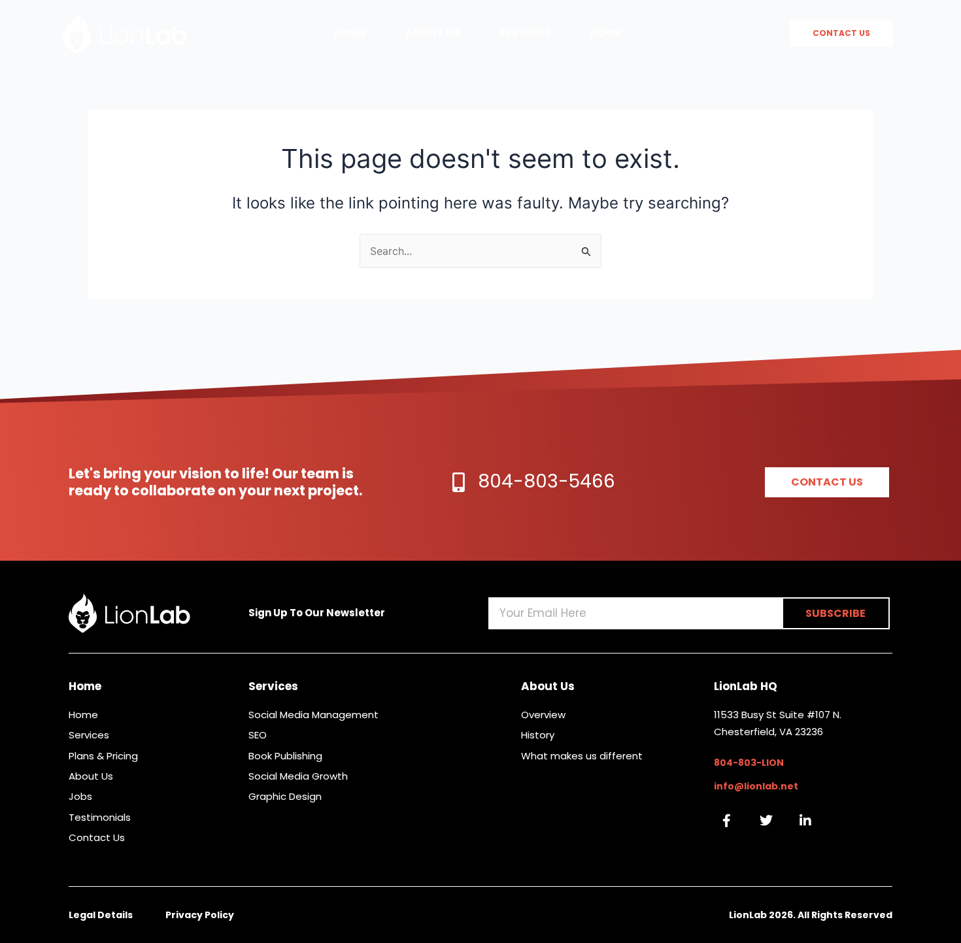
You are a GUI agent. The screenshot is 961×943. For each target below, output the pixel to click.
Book (606, 33)
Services (525, 33)
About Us (432, 33)
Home (350, 33)
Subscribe (835, 613)
